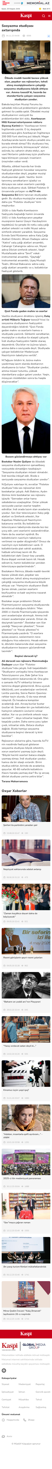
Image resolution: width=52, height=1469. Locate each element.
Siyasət (5, 1384)
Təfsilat (5, 1407)
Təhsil (39, 1399)
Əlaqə (30, 1419)
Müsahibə (24, 1399)
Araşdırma (24, 1407)
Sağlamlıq (41, 1407)
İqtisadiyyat (8, 1391)
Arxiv (9, 1436)
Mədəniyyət (25, 1384)
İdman (22, 1391)
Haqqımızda (12, 1419)
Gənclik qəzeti (43, 1391)
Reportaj (40, 1384)
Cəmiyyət (6, 1399)
